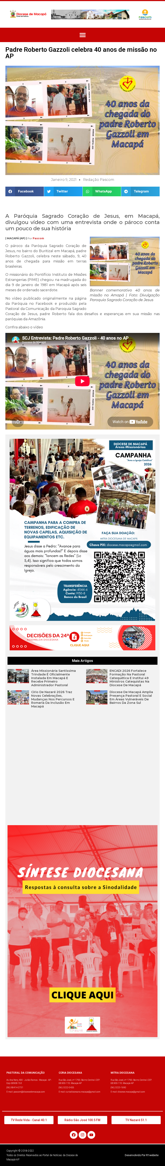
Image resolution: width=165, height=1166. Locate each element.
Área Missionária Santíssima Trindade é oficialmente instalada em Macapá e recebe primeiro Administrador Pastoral (53, 678)
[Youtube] (91, 1135)
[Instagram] (82, 1135)
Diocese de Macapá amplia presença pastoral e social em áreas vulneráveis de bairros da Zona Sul (131, 697)
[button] (83, 35)
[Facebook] (74, 1135)
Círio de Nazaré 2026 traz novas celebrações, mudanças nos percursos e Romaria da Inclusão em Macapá (53, 699)
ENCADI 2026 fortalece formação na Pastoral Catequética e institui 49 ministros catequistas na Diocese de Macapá (129, 678)
